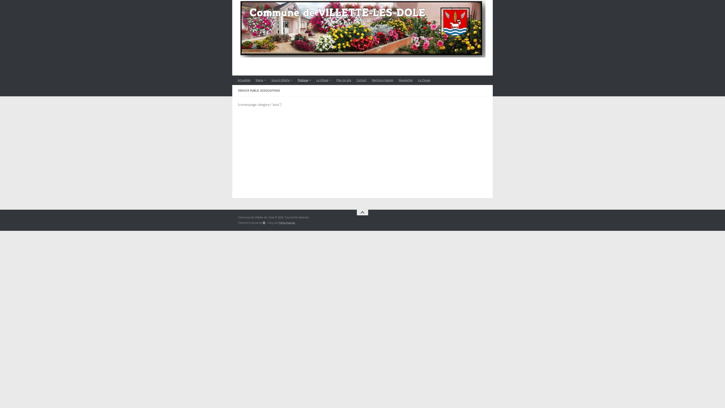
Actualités (244, 80)
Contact (361, 80)
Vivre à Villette (280, 80)
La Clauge (424, 80)
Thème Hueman (286, 222)
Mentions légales (382, 80)
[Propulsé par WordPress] (264, 223)
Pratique (303, 80)
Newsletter (406, 80)
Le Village (322, 80)
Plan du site (343, 80)
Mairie (259, 80)
